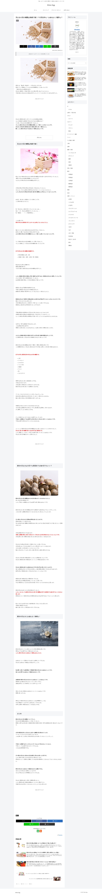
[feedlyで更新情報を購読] (38, 831)
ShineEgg (77, 29)
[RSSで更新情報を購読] (40, 831)
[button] (55, 46)
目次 (38, 137)
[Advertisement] (39, 108)
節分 (17, 815)
